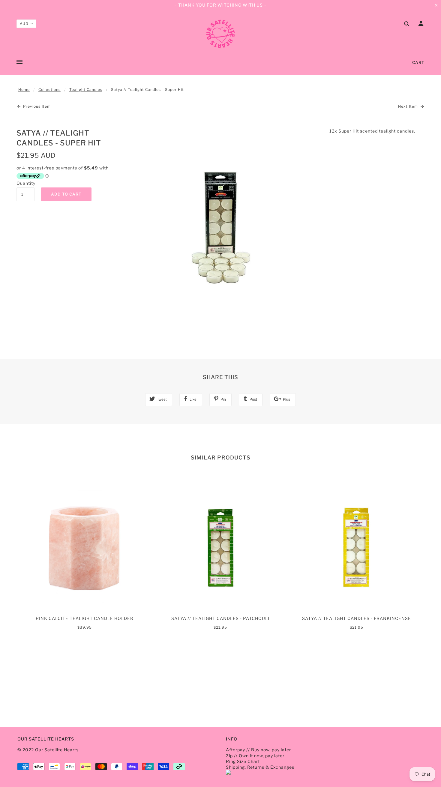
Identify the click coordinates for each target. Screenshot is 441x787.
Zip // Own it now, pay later (255, 755)
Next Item (408, 106)
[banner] (221, 34)
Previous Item (36, 106)
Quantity (25, 183)
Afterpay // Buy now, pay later (258, 749)
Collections (49, 89)
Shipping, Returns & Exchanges (260, 767)
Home (24, 89)
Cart (418, 62)
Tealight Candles (85, 89)
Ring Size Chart (243, 761)
